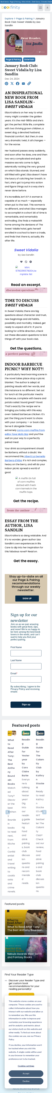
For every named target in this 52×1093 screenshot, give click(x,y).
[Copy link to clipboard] (29, 83)
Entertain (29, 59)
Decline (26, 1081)
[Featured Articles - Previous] (7, 812)
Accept (26, 1073)
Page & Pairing (15, 2)
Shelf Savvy (36, 2)
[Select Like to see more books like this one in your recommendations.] (21, 261)
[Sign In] (47, 7)
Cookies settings (26, 1066)
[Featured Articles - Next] (44, 812)
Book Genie (5, 2)
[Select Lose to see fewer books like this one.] (26, 261)
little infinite (26, 2)
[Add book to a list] (30, 261)
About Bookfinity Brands (26, 1088)
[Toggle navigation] (40, 7)
